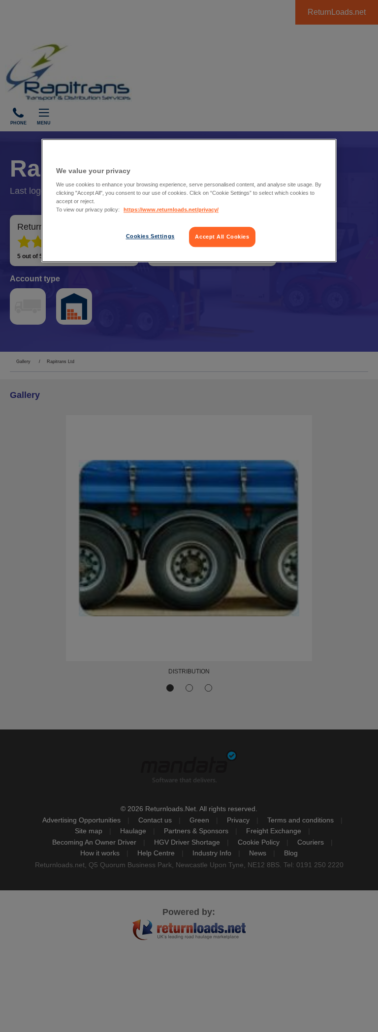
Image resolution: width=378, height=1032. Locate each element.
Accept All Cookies (222, 237)
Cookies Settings (150, 236)
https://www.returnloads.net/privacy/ (171, 210)
